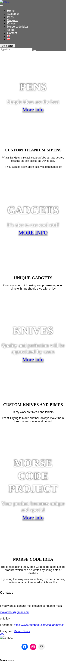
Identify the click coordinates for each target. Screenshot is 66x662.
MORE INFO (33, 233)
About (10, 29)
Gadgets (12, 20)
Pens (10, 17)
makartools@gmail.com (14, 612)
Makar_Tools (22, 631)
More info (33, 109)
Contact (12, 33)
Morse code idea (17, 26)
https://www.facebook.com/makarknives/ (38, 624)
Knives (11, 23)
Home (11, 10)
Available (13, 13)
